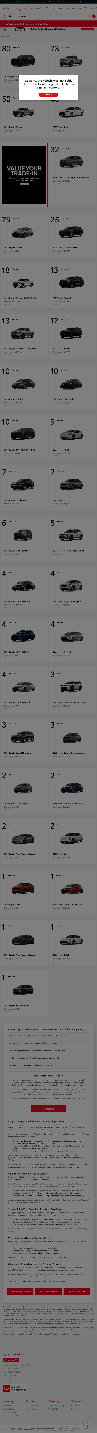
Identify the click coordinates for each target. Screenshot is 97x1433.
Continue (48, 94)
